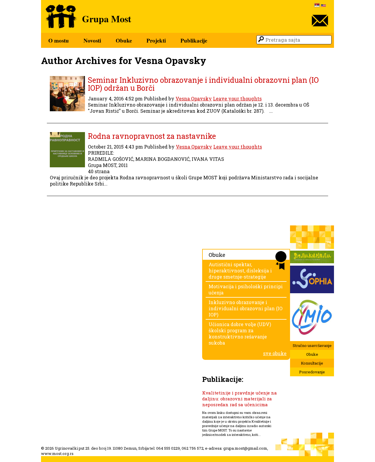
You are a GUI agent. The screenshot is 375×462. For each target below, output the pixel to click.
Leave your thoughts (237, 98)
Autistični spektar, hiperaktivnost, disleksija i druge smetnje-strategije (240, 270)
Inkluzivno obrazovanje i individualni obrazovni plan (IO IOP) (245, 308)
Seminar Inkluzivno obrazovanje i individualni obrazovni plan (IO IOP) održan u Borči (203, 84)
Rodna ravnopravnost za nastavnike (152, 136)
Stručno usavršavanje (312, 345)
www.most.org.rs (57, 453)
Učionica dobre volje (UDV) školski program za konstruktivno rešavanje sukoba (240, 333)
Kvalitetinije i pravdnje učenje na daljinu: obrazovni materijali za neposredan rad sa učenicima (239, 398)
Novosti (92, 40)
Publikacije (193, 40)
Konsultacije (312, 363)
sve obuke (275, 353)
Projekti (156, 40)
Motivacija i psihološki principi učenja (246, 289)
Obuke (124, 40)
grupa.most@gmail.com (245, 448)
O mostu (58, 40)
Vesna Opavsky (193, 98)
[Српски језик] (317, 6)
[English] (323, 6)
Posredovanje (312, 372)
